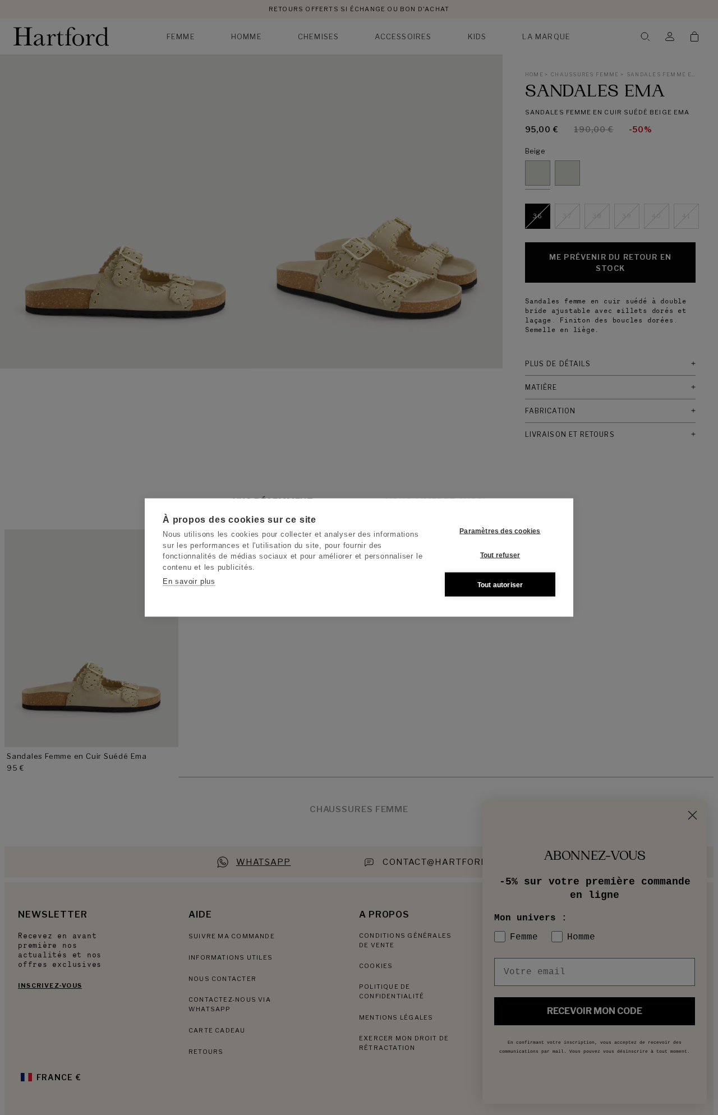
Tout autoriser (500, 584)
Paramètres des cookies (499, 531)
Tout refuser (500, 555)
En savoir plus (189, 581)
